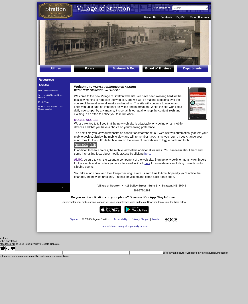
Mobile (155, 219)
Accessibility (120, 219)
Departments (192, 68)
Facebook (166, 17)
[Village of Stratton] (56, 11)
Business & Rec (124, 68)
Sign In (74, 219)
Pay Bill (180, 17)
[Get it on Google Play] (136, 209)
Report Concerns (199, 17)
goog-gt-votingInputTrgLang (206, 252)
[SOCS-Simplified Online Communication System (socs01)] (171, 219)
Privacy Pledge (140, 219)
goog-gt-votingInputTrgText (30, 256)
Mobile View (43, 102)
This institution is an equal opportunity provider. (124, 226)
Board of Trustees (158, 68)
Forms (89, 68)
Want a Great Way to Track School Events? (50, 108)
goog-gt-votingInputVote (56, 256)
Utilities (55, 68)
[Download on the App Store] (110, 209)
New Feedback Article (48, 91)
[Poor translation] (10, 248)
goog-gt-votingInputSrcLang (177, 252)
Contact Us (150, 17)
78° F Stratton (159, 7)
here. (147, 153)
